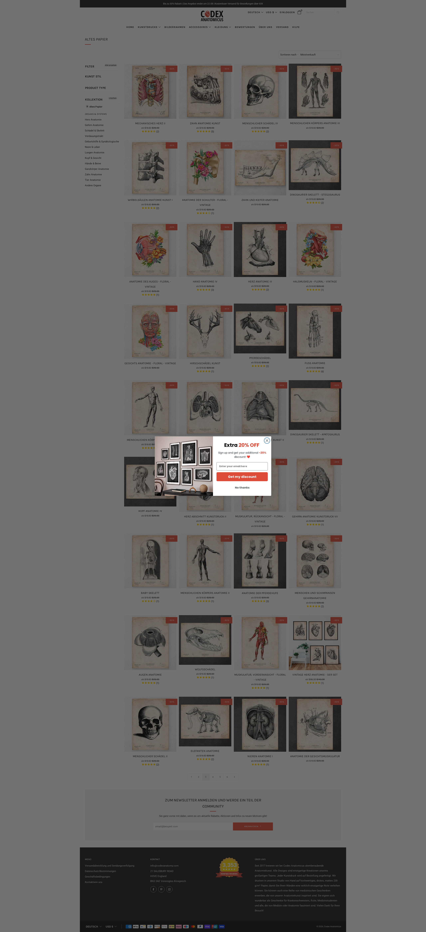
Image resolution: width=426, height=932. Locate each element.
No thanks (242, 488)
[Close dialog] (267, 440)
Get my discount (242, 476)
